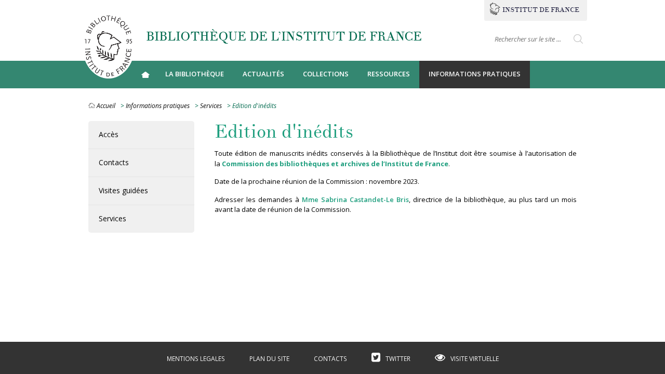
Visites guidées (123, 190)
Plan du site (269, 358)
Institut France (540, 10)
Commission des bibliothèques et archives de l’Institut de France (335, 163)
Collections (326, 73)
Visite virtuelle (474, 358)
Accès (108, 134)
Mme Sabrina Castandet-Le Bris (355, 199)
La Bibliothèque (194, 73)
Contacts (114, 162)
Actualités (263, 73)
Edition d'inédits (284, 132)
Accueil (145, 74)
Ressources (388, 73)
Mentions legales (196, 358)
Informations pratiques (475, 73)
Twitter (397, 358)
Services (211, 105)
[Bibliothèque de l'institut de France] (108, 45)
